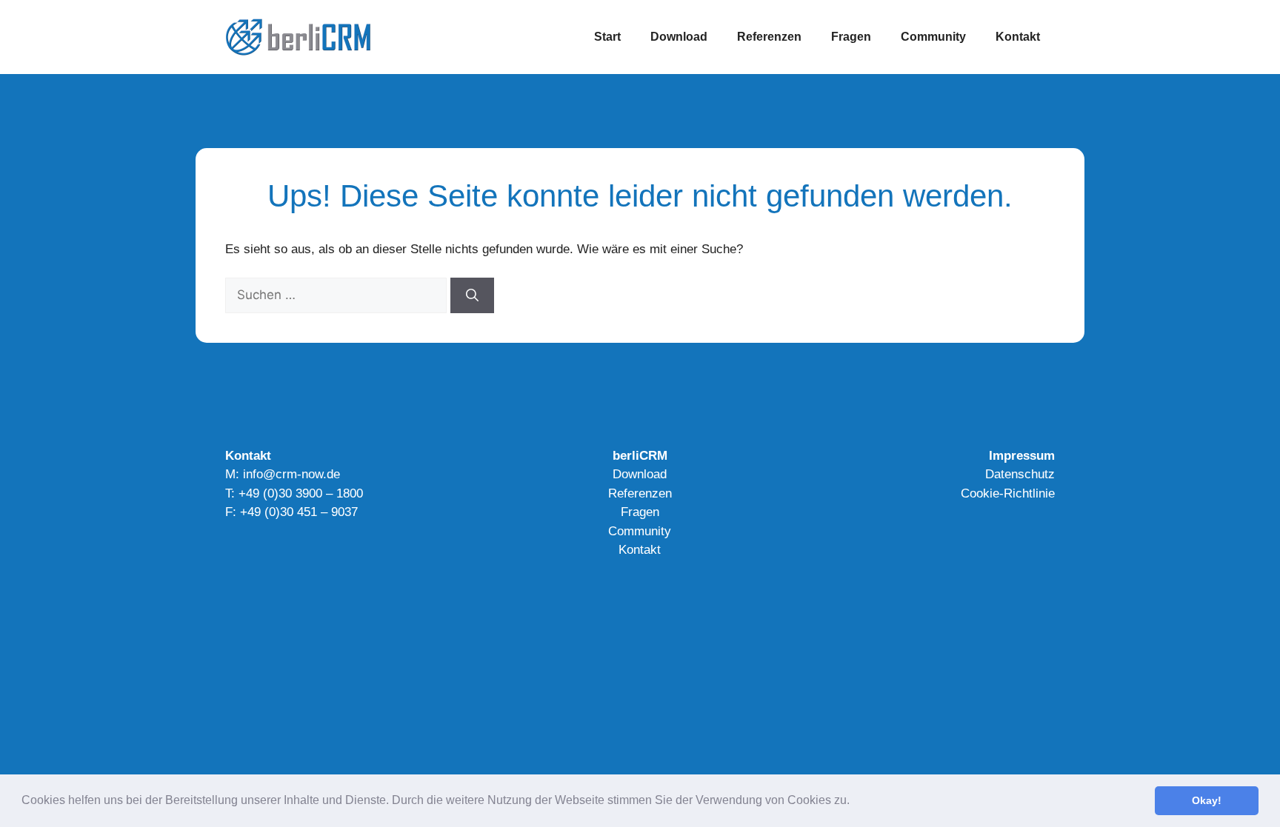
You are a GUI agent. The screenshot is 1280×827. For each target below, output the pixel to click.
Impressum (1022, 456)
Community (933, 36)
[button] (855, 802)
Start (607, 36)
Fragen (851, 36)
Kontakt (1018, 36)
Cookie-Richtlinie (1008, 493)
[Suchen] (472, 295)
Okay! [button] (1206, 800)
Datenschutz (1020, 474)
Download (678, 36)
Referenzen (769, 36)
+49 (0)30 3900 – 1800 (301, 493)
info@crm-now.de (291, 474)
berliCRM (640, 456)
